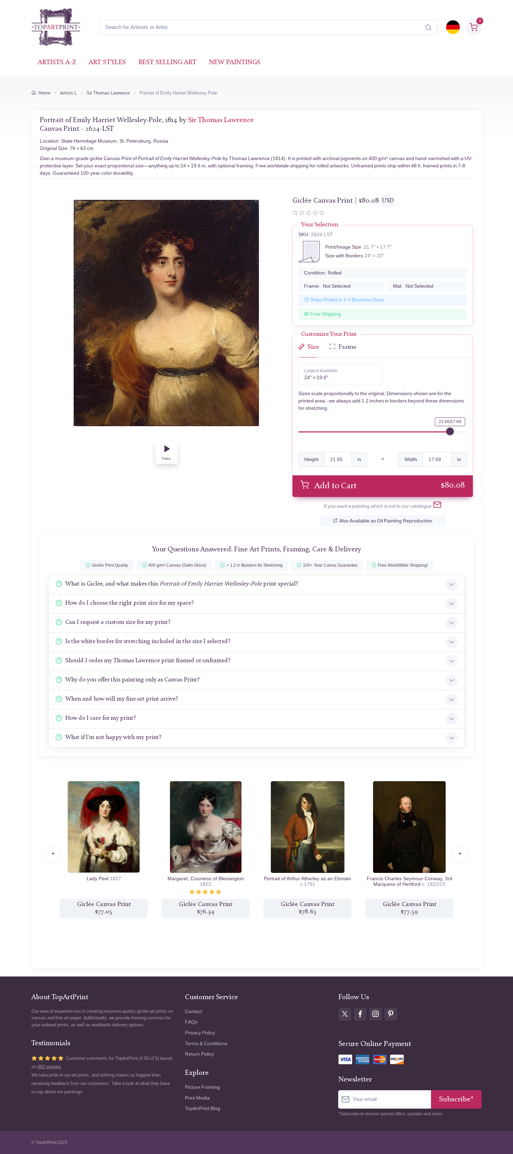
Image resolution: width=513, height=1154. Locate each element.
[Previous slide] (53, 854)
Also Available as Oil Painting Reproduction (385, 521)
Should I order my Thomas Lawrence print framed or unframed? (147, 661)
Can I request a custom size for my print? (117, 622)
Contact (193, 1012)
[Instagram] (375, 1014)
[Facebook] (360, 1014)
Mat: (413, 286)
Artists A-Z (57, 62)
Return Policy (199, 1054)
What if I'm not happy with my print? (113, 737)
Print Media (197, 1098)
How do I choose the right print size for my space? (129, 603)
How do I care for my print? (100, 718)
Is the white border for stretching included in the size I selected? (147, 641)
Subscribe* (456, 1099)
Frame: (327, 286)
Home (44, 93)
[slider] (450, 431)
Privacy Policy (200, 1033)
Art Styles (107, 62)
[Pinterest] (391, 1014)
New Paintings (234, 62)
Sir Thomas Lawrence (108, 93)
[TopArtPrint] (55, 27)
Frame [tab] (347, 347)
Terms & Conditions (206, 1044)
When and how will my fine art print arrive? (121, 699)
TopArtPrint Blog (202, 1108)
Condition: (323, 273)
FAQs (191, 1022)
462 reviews (49, 1066)
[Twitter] (345, 1014)
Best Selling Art (167, 62)
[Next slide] (459, 854)
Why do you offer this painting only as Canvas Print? (132, 680)
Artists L (68, 93)
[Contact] (437, 506)
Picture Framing (202, 1087)
